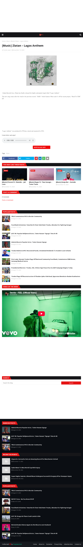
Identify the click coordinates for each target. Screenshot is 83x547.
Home (4, 41)
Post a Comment (7, 200)
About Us (41, 544)
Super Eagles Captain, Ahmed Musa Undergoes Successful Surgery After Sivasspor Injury (41, 476)
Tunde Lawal (7, 50)
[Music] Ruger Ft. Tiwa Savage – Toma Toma (40, 183)
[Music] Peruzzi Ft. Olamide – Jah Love (14, 183)
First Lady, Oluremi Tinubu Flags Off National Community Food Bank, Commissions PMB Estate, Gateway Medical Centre (43, 260)
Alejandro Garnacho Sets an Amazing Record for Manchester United (34, 459)
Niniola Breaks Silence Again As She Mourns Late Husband (31, 525)
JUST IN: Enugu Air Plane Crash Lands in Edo (25, 516)
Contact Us (78, 544)
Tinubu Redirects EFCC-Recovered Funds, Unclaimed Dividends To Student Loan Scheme (41, 251)
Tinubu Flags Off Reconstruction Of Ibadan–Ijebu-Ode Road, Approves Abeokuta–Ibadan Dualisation (45, 276)
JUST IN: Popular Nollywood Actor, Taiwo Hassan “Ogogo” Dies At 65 (34, 233)
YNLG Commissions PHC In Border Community (26, 216)
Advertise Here (68, 544)
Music (8, 41)
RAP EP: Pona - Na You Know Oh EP (22, 499)
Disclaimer (49, 544)
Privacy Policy (58, 544)
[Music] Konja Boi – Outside (66, 182)
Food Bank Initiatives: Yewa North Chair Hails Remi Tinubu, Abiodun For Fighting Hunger (41, 225)
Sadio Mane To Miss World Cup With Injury (25, 468)
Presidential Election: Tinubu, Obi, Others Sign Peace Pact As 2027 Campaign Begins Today (41, 268)
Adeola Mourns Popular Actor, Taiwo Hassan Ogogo (29, 242)
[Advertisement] (41, 16)
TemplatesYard (17, 544)
